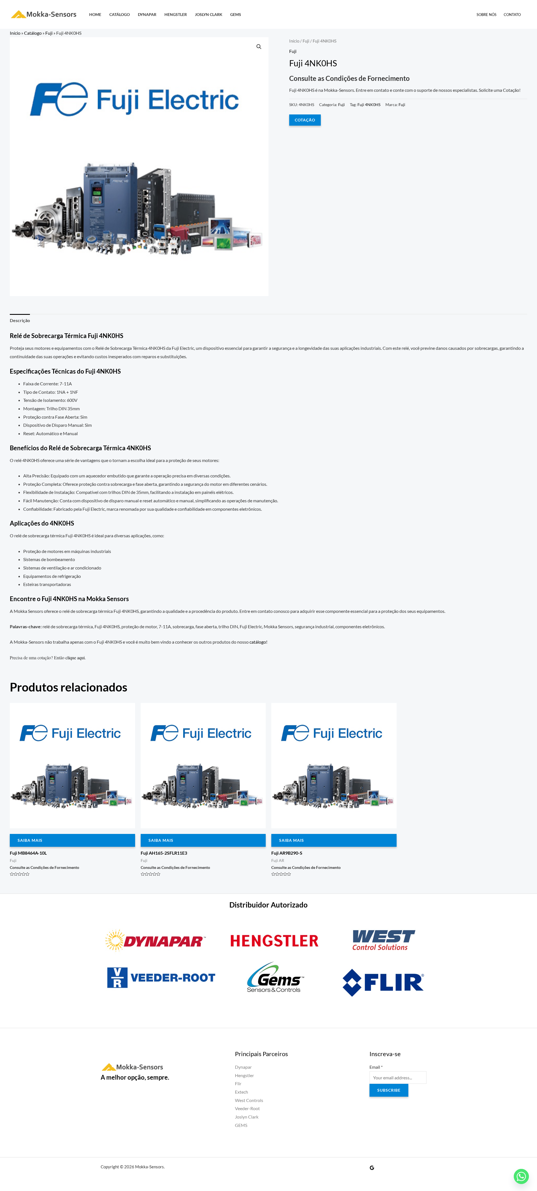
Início (15, 33)
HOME (95, 14)
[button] (259, 47)
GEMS (235, 14)
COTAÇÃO (305, 120)
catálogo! (258, 641)
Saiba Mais (30, 840)
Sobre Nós (486, 14)
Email (376, 1067)
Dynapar (147, 14)
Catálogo (119, 14)
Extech (241, 1091)
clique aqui (75, 657)
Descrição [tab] (20, 320)
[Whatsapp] (521, 1176)
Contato (512, 14)
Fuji (49, 33)
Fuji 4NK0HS (368, 104)
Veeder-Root (247, 1108)
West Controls (249, 1100)
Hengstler (175, 14)
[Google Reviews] (372, 1167)
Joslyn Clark (208, 14)
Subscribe (389, 1090)
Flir (238, 1083)
